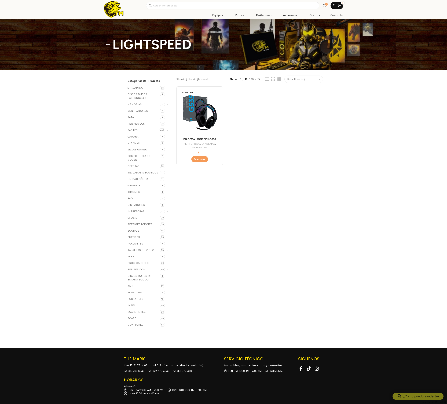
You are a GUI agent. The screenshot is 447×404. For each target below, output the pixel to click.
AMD (130, 286)
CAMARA (132, 136)
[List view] (267, 79)
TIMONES (133, 192)
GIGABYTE (134, 185)
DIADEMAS (208, 143)
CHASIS (132, 217)
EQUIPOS (133, 230)
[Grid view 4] (279, 79)
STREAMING (135, 87)
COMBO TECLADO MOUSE (138, 157)
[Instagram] (317, 368)
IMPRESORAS (135, 211)
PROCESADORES (138, 263)
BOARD (132, 318)
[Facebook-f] (301, 368)
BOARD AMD (135, 292)
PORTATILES (135, 299)
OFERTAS (133, 166)
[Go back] (108, 44)
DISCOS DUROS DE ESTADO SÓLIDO (139, 277)
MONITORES (135, 324)
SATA (130, 117)
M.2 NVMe (133, 143)
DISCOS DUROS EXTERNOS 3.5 (137, 96)
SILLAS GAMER (137, 149)
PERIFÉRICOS (136, 123)
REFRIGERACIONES (139, 224)
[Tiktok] (309, 368)
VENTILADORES (137, 110)
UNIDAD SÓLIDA (137, 179)
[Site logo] (113, 5)
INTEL (131, 305)
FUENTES (133, 237)
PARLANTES (135, 243)
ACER (130, 256)
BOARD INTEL (136, 311)
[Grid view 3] (273, 79)
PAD (130, 198)
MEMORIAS (134, 104)
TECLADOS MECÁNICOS (142, 172)
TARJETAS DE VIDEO (140, 250)
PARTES (132, 130)
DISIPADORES (136, 204)
